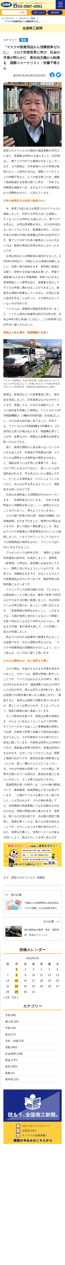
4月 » (15, 997)
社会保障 (10, 1053)
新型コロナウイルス (23, 877)
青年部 (9, 1079)
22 (16, 986)
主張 (7, 1015)
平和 (7, 1028)
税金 (7, 1060)
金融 (7, 1073)
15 (16, 980)
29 (16, 991)
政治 (7, 1034)
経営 (7, 1066)
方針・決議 (11, 1040)
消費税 (41, 877)
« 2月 (7, 997)
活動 (7, 1047)
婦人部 (9, 1021)
